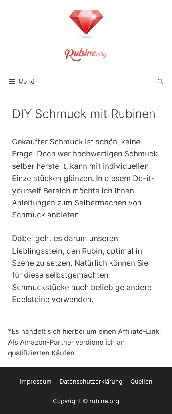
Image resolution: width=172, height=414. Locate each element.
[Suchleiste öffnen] (160, 82)
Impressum (36, 381)
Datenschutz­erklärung (91, 381)
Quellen (141, 381)
